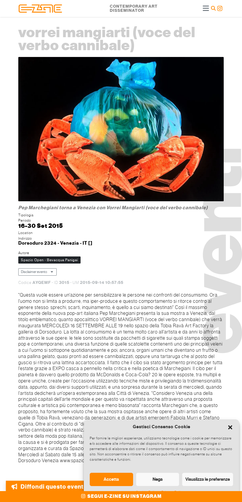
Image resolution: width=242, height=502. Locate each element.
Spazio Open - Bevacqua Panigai (49, 260)
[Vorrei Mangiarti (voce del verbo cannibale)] (121, 130)
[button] (230, 427)
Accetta (111, 479)
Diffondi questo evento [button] (54, 484)
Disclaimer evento (34, 272)
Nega (158, 479)
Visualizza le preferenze (207, 479)
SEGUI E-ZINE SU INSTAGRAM (124, 496)
